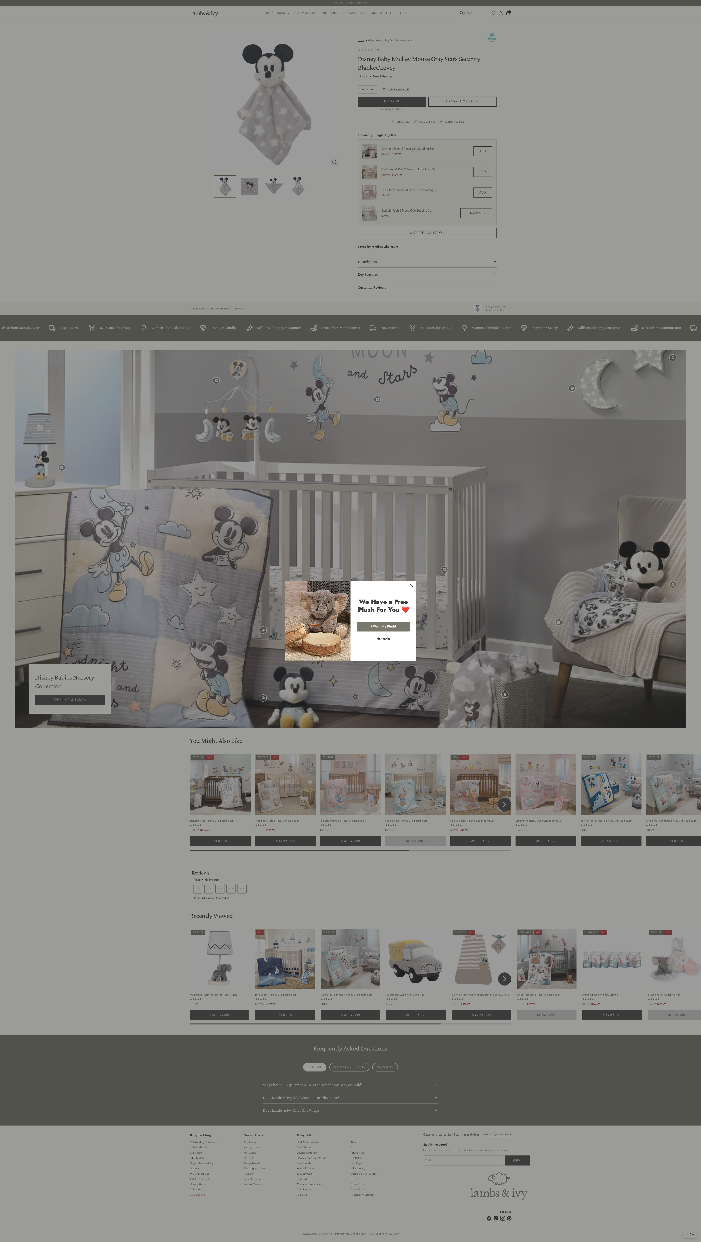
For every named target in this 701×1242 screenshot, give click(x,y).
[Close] (411, 585)
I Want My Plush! (383, 626)
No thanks (383, 639)
